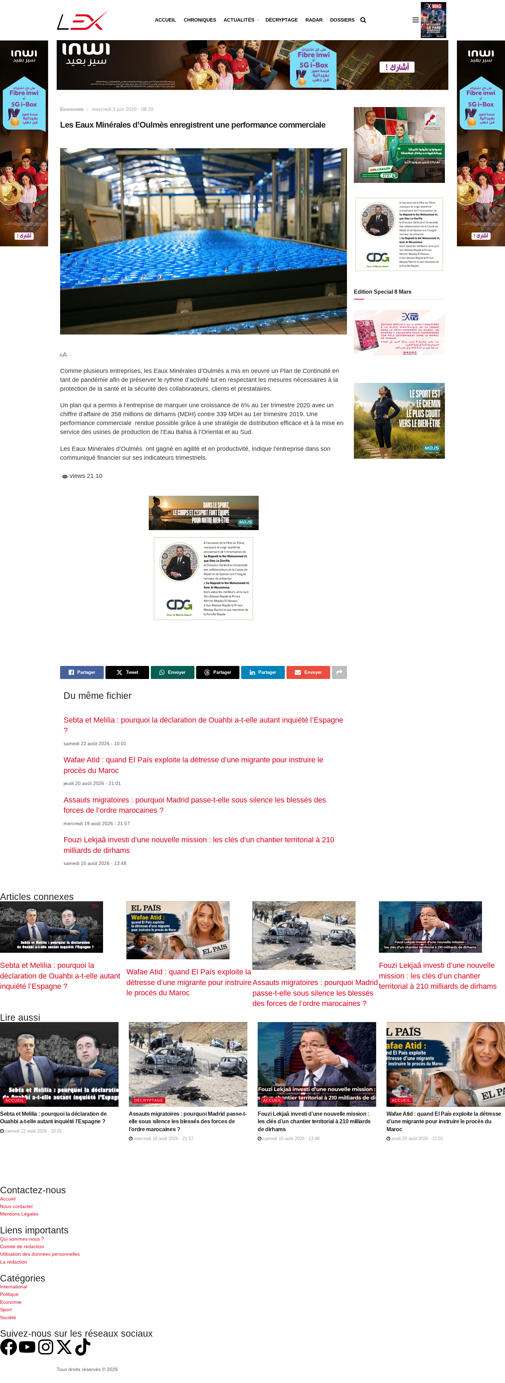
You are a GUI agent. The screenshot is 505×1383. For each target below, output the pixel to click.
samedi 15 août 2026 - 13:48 (290, 1138)
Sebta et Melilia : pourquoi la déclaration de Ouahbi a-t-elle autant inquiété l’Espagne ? (60, 976)
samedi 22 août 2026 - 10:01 (33, 1131)
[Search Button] (363, 19)
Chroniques (200, 20)
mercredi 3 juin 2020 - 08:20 (123, 109)
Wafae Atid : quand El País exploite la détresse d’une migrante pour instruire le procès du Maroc (188, 982)
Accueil (165, 20)
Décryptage (282, 20)
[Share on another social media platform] (339, 672)
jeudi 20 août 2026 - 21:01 (416, 1138)
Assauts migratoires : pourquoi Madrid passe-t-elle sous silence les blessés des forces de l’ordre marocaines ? (315, 993)
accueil (14, 1100)
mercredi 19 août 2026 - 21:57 (163, 1138)
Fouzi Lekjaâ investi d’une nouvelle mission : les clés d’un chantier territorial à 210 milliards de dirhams (438, 976)
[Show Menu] (416, 19)
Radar (314, 20)
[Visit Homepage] (83, 20)
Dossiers (342, 20)
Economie (71, 109)
